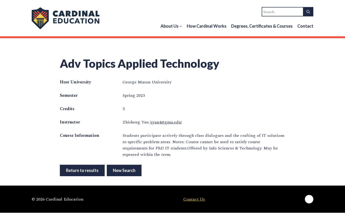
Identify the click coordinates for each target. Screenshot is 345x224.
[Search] (308, 11)
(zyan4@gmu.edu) (166, 122)
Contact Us (194, 199)
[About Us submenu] (181, 26)
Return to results (82, 170)
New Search (124, 170)
